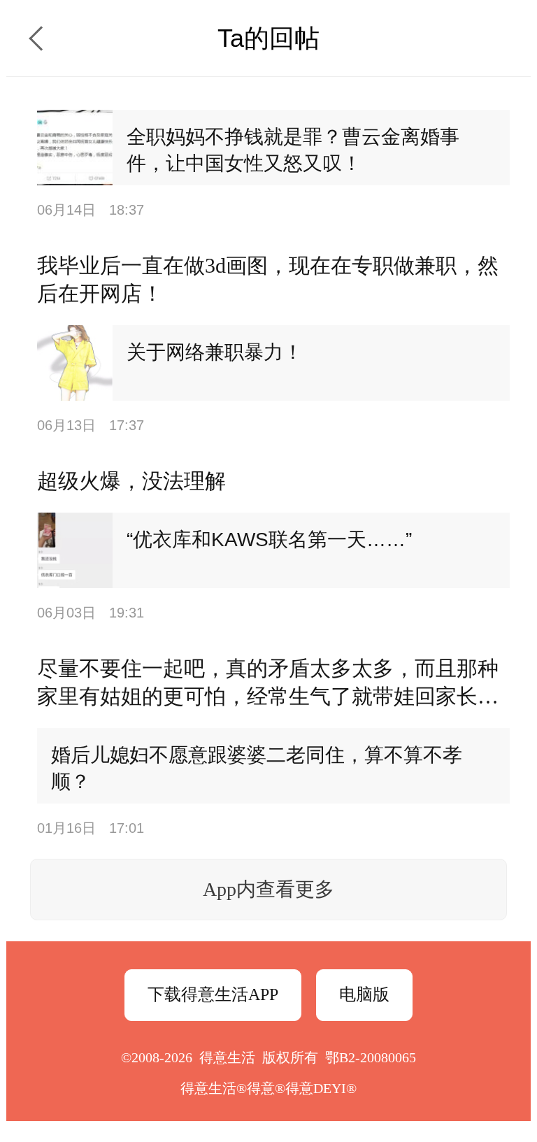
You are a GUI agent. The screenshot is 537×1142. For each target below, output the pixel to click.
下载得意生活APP (213, 994)
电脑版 (364, 994)
